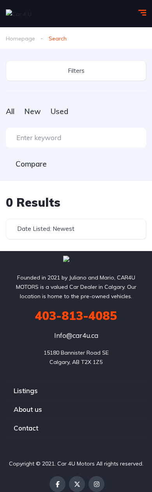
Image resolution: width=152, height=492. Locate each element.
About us (28, 409)
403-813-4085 (76, 315)
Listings (26, 391)
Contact (26, 428)
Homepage (20, 38)
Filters (76, 70)
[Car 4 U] (19, 13)
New (32, 111)
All (10, 111)
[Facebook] (57, 484)
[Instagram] (96, 484)
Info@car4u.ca (76, 335)
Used (59, 111)
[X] (77, 484)
